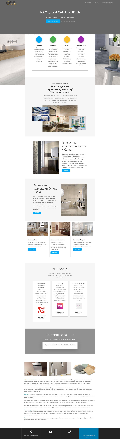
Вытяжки (26, 394)
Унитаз (26, 418)
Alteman (92, 437)
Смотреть (66, 170)
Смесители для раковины (31, 410)
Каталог (96, 3)
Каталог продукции (53, 21)
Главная (88, 3)
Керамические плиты (30, 380)
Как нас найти (107, 3)
